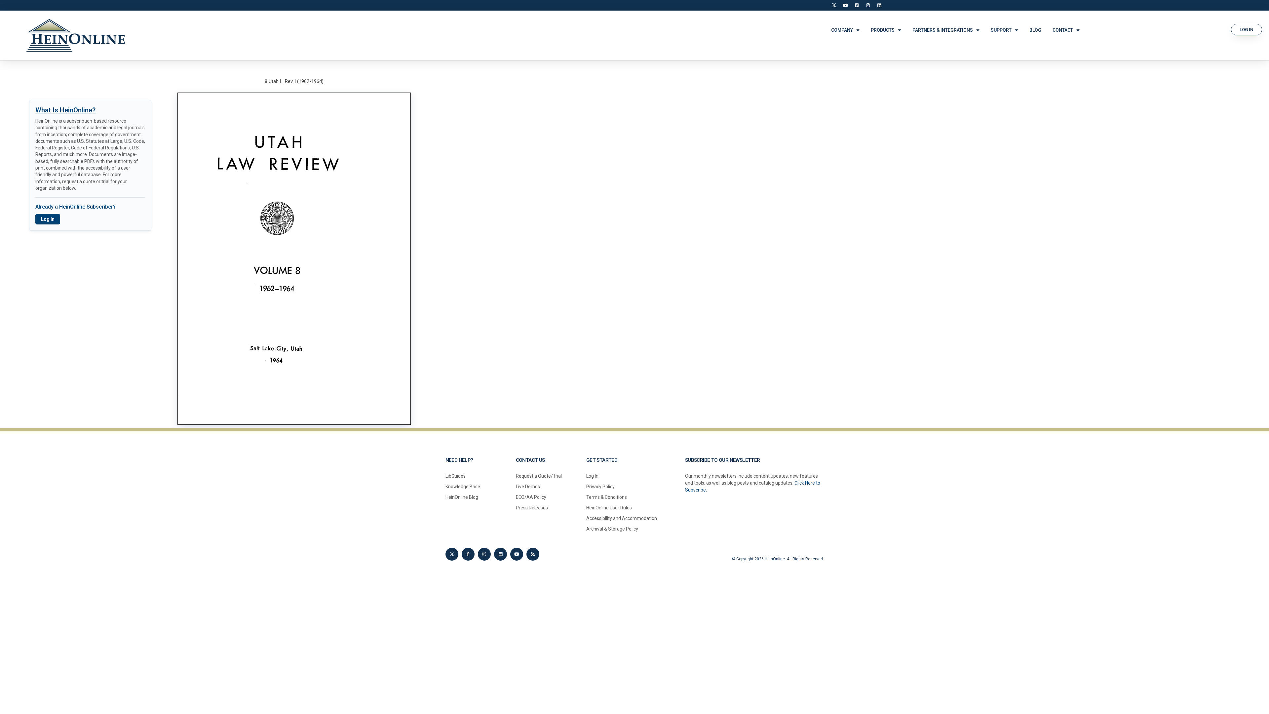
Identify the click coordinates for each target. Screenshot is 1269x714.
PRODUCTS (883, 30)
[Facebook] (856, 5)
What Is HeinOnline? (65, 110)
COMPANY (842, 30)
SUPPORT (1001, 30)
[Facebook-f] (468, 554)
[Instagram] (868, 5)
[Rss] (532, 554)
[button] (1246, 29)
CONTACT (1063, 30)
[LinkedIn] (879, 5)
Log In (48, 219)
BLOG (1035, 30)
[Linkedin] (500, 554)
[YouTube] (845, 5)
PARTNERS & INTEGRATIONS (942, 30)
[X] (834, 5)
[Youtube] (516, 554)
